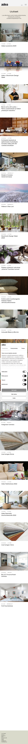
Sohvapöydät (4, 737)
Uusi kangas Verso (7, 545)
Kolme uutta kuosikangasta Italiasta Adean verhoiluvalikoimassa (10, 300)
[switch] (24, 376)
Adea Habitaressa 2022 (9, 484)
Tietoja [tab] (23, 348)
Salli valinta (14, 394)
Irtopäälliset (3, 740)
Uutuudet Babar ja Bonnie (10, 332)
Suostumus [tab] (5, 348)
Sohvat (2, 734)
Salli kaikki (14, 390)
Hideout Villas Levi (7, 206)
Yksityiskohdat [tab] (14, 348)
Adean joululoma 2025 (8, 46)
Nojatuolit (3, 735)
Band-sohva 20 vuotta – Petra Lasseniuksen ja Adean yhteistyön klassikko (11, 108)
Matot (2, 739)
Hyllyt (2, 738)
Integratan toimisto (7, 424)
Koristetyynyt (4, 741)
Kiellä (14, 398)
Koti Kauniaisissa (7, 606)
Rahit (2, 736)
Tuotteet (3, 733)
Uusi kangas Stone (7, 454)
